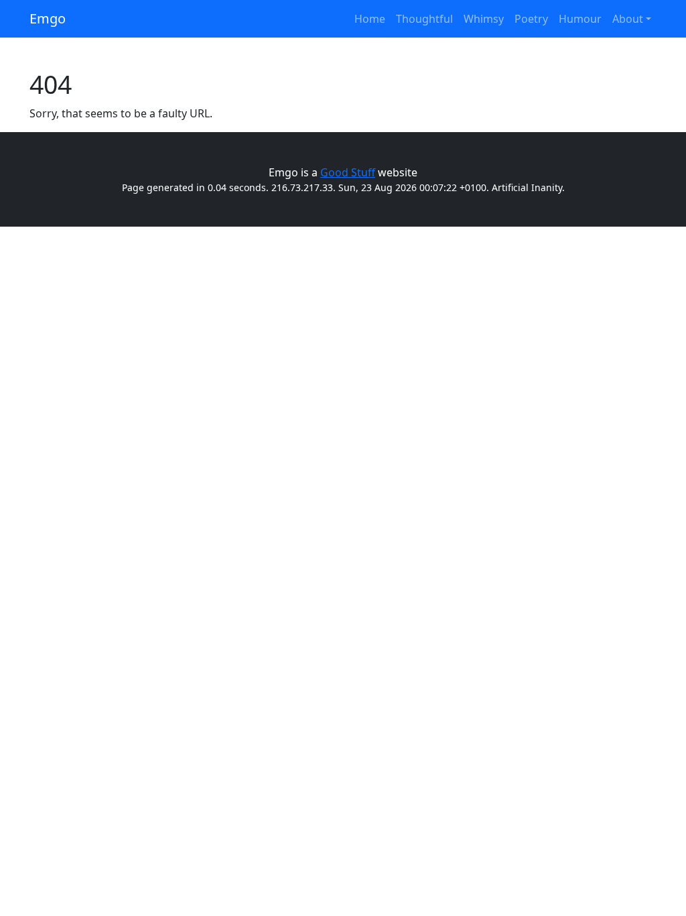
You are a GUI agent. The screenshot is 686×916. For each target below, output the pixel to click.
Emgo (47, 18)
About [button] (627, 18)
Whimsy (484, 18)
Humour (580, 18)
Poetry (531, 18)
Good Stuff (347, 172)
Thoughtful (424, 18)
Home (369, 18)
